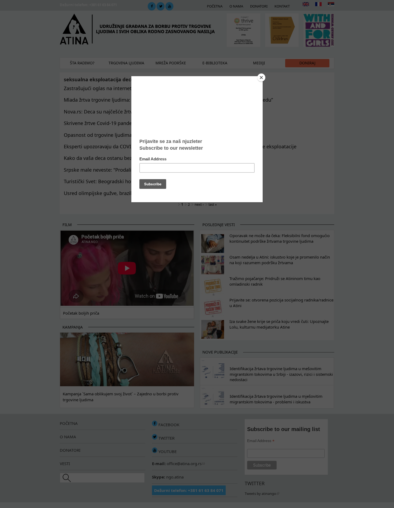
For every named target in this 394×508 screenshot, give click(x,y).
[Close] (261, 77)
